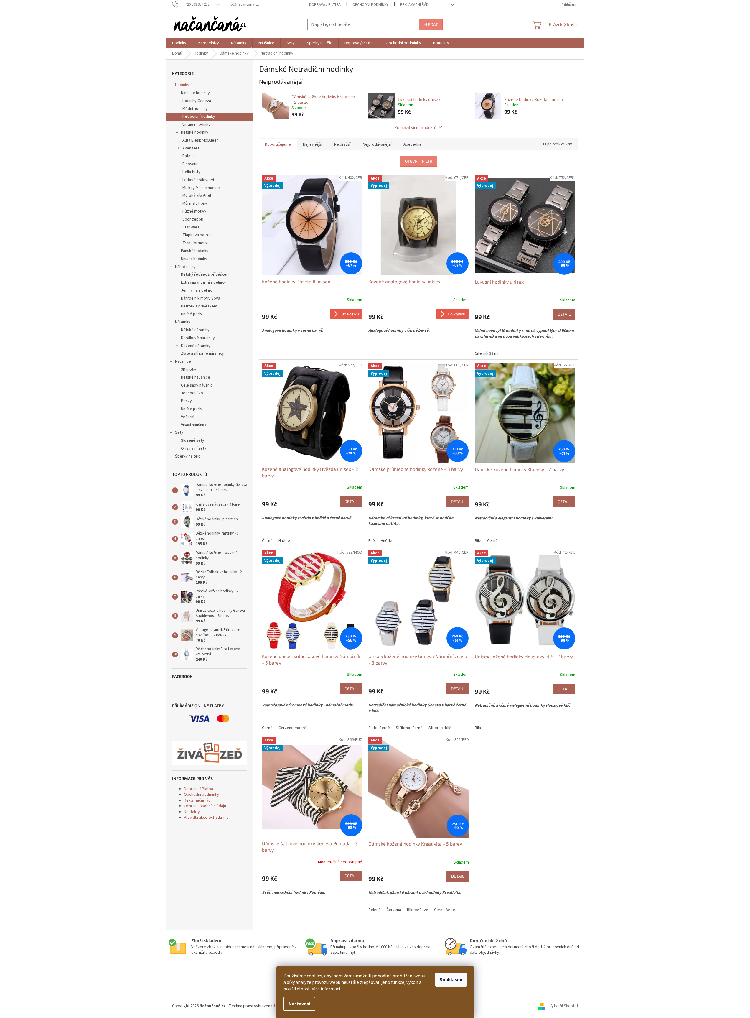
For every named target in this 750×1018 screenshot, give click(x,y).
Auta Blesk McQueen (200, 140)
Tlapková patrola (197, 235)
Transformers (194, 243)
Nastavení (299, 1004)
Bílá (478, 728)
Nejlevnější (312, 144)
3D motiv (188, 369)
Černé (267, 541)
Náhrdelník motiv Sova (200, 298)
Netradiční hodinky (198, 116)
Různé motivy (194, 211)
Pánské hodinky (194, 251)
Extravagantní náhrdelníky (203, 282)
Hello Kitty (191, 172)
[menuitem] (179, 43)
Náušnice (183, 361)
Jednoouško (192, 393)
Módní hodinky (195, 109)
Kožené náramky (195, 346)
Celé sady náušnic (196, 385)
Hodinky (182, 85)
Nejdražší (342, 144)
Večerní (187, 417)
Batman (189, 156)
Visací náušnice (194, 425)
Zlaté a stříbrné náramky (202, 353)
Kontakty (192, 812)
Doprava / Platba (325, 4)
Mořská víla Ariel (196, 195)
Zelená (374, 910)
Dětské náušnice (195, 377)
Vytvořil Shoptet (564, 1006)
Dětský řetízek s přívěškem (205, 274)
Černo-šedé (444, 910)
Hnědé (284, 541)
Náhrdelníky (185, 267)
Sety (179, 432)
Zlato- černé (379, 728)
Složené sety (192, 440)
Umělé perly (191, 314)
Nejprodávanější (377, 144)
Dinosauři (190, 164)
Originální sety (193, 448)
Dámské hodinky (195, 93)
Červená (393, 910)
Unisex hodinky (194, 259)
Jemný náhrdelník (196, 290)
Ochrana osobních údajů (205, 806)
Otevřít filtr (418, 161)
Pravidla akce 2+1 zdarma (206, 817)
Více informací (326, 989)
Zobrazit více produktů (415, 127)
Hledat (430, 24)
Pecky (186, 401)
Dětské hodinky (194, 132)
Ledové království (198, 180)
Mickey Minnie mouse (201, 188)
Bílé (371, 541)
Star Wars (191, 227)
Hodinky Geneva (196, 101)
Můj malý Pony (194, 203)
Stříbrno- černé (409, 728)
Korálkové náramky (198, 338)
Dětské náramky (195, 330)
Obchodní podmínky (370, 4)
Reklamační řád (414, 4)
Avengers (191, 148)
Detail (564, 314)
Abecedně (412, 144)
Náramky (182, 322)
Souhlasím (451, 979)
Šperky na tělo (188, 456)
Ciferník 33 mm (488, 353)
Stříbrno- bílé (439, 728)
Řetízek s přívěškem (199, 306)
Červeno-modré (292, 728)
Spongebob (192, 219)
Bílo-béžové (417, 910)
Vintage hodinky (196, 124)
